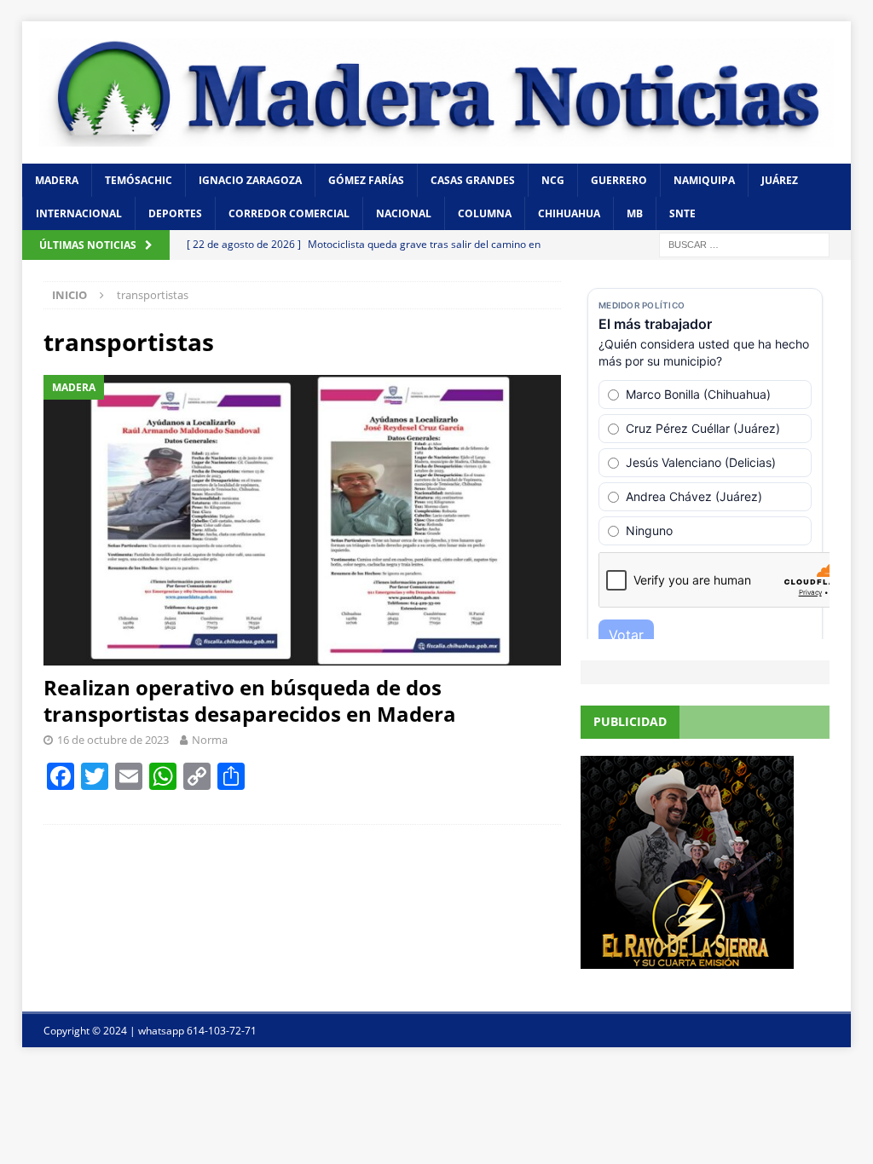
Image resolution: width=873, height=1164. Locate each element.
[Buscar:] (744, 244)
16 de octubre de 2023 (113, 739)
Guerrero (619, 180)
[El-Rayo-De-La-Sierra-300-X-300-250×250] (687, 958)
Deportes (175, 213)
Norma (210, 739)
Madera (56, 180)
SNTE (682, 213)
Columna (485, 213)
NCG (552, 180)
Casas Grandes (473, 180)
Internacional (79, 213)
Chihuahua (569, 213)
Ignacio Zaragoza (250, 180)
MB (635, 213)
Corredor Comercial (289, 213)
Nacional (403, 213)
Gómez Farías (366, 180)
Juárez (779, 180)
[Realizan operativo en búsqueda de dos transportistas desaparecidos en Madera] (302, 520)
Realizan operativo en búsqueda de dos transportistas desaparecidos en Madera (249, 700)
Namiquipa (704, 180)
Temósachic (138, 180)
